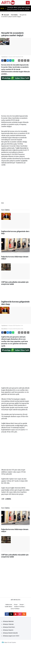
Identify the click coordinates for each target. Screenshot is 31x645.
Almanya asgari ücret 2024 (11, 636)
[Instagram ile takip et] (20, 614)
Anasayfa (6, 14)
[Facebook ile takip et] (7, 614)
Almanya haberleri (8, 621)
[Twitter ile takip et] (11, 614)
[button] (22, 60)
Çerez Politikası (15, 608)
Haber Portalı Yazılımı (10, 642)
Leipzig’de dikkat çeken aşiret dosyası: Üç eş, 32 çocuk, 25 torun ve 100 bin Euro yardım (18, 8)
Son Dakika (14, 14)
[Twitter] (5, 60)
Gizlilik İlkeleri (8, 606)
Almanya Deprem (8, 630)
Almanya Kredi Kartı (9, 627)
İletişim (22, 604)
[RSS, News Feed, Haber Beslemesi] (24, 614)
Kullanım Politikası (19, 606)
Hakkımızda (8, 604)
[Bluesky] (8, 60)
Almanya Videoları (8, 624)
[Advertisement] (15, 24)
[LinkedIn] (10, 60)
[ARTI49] (8, 2)
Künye (15, 604)
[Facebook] (2, 60)
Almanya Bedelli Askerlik (10, 633)
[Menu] (27, 2)
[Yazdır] (19, 60)
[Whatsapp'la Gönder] (13, 60)
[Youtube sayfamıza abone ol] (15, 614)
